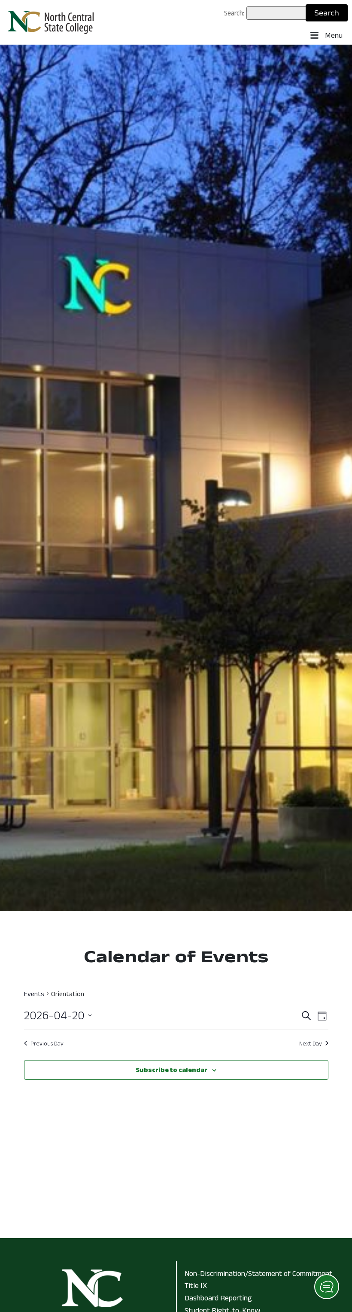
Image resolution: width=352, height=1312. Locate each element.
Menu (333, 35)
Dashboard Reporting (218, 1298)
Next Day (310, 1043)
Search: (234, 13)
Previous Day (47, 1043)
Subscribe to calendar (171, 1069)
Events (34, 993)
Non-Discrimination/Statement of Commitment (258, 1273)
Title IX (196, 1285)
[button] (326, 1286)
